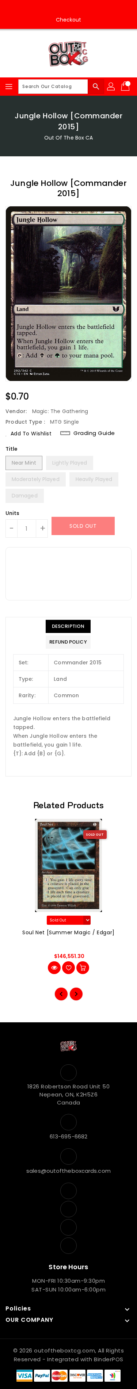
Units (12, 513)
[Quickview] (54, 967)
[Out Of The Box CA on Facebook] (47, 8)
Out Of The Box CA (68, 137)
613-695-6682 (68, 1136)
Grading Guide (94, 433)
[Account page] (111, 86)
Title (11, 449)
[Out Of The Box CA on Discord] (89, 8)
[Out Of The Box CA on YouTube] (75, 8)
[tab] (68, 626)
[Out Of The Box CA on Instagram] (61, 8)
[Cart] (126, 86)
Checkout (68, 19)
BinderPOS (108, 1359)
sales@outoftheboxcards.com (68, 1171)
